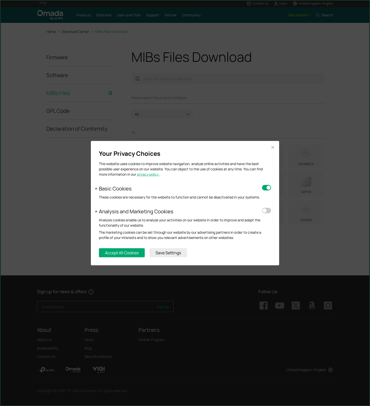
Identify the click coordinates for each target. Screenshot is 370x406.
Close (272, 147)
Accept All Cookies (122, 253)
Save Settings (168, 253)
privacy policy (148, 174)
